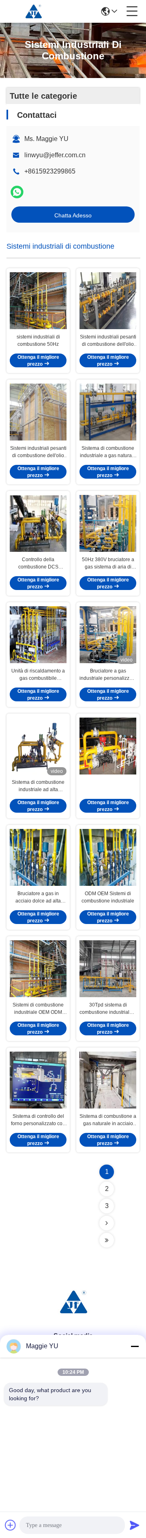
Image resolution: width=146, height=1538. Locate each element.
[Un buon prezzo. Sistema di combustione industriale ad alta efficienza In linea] (38, 746)
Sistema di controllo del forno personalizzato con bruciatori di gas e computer (38, 1120)
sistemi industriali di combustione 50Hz (38, 340)
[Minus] (135, 1346)
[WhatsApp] (17, 192)
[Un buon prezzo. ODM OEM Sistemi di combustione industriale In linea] (107, 857)
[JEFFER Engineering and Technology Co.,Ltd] (33, 11)
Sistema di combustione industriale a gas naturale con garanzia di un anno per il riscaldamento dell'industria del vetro (108, 452)
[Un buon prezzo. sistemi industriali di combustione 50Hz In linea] (38, 300)
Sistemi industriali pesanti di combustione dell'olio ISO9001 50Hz (108, 341)
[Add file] (10, 1525)
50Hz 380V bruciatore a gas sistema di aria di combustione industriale (108, 564)
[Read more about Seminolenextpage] (106, 1223)
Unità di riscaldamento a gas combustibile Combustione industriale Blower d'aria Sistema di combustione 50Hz (38, 675)
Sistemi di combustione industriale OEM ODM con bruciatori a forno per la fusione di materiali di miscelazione (38, 1009)
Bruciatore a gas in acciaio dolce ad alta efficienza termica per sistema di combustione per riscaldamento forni (38, 898)
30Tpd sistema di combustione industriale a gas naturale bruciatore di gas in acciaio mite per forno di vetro (107, 1009)
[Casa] (73, 1311)
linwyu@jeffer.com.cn (55, 155)
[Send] (134, 1525)
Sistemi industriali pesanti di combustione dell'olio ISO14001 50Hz (38, 452)
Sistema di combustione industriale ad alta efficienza (38, 786)
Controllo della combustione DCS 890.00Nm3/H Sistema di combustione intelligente (38, 564)
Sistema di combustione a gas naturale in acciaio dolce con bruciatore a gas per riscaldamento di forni (107, 1120)
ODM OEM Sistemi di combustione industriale (108, 897)
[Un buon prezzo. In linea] (107, 746)
